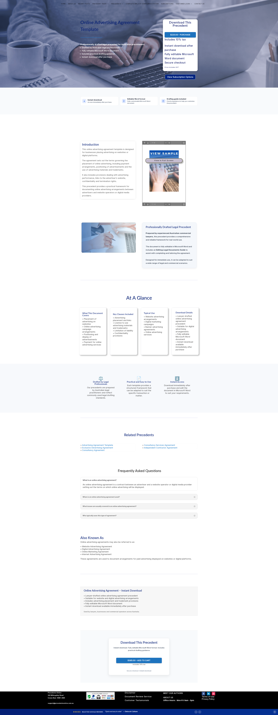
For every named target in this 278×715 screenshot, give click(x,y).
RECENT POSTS (84, 4)
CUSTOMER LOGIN (183, 4)
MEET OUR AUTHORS (173, 693)
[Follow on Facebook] (203, 693)
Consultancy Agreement (93, 450)
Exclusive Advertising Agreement (97, 448)
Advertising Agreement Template (97, 445)
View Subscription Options (180, 77)
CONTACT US (199, 4)
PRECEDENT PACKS (99, 4)
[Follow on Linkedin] (208, 693)
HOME (63, 4)
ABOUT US (72, 4)
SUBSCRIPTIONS (167, 4)
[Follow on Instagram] (213, 693)
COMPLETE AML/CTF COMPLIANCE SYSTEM (142, 4)
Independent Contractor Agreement (160, 448)
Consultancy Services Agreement (159, 445)
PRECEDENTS (116, 4)
